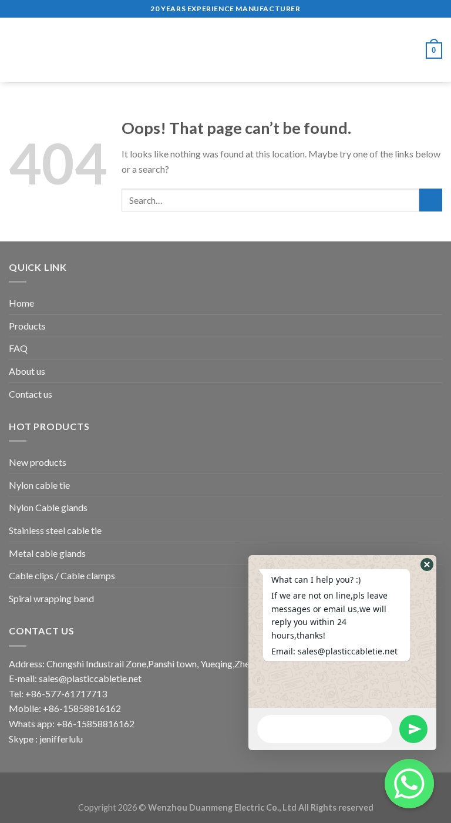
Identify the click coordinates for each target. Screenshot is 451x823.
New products (37, 462)
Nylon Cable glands (48, 507)
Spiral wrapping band (51, 598)
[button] (426, 564)
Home (21, 302)
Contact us (30, 393)
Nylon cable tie (39, 485)
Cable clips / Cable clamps (62, 575)
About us (27, 371)
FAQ (18, 348)
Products (27, 325)
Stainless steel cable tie (55, 530)
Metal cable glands (47, 553)
